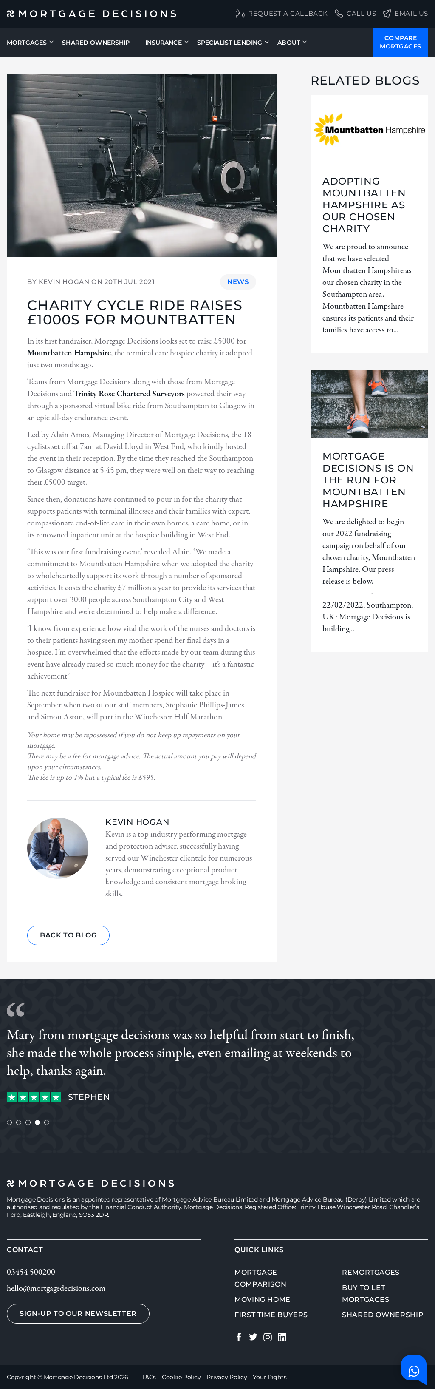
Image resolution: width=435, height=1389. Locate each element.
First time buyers (271, 1315)
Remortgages (371, 1272)
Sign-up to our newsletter (78, 1313)
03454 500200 (31, 1272)
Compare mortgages (400, 42)
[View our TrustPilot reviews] (34, 1097)
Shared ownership (383, 1315)
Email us (411, 13)
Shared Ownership (96, 42)
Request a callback (288, 13)
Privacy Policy (226, 1377)
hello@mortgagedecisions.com (56, 1288)
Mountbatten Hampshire (69, 353)
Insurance (163, 42)
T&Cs (149, 1377)
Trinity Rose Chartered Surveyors (129, 394)
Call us (361, 13)
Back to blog (68, 935)
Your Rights (269, 1377)
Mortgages (27, 42)
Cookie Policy (181, 1377)
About (288, 42)
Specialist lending (230, 42)
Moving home (262, 1299)
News (238, 282)
